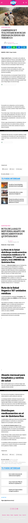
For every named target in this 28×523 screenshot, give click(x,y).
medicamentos (22, 462)
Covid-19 (24, 515)
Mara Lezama (14, 462)
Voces (20, 515)
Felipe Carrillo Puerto (6, 460)
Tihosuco (19, 463)
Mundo (12, 515)
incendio (12, 174)
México (8, 515)
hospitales (14, 460)
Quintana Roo (4, 463)
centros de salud (14, 459)
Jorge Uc (11, 240)
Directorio (4, 515)
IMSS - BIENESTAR (5, 462)
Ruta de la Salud (13, 463)
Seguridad (16, 515)
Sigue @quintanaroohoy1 (7, 500)
